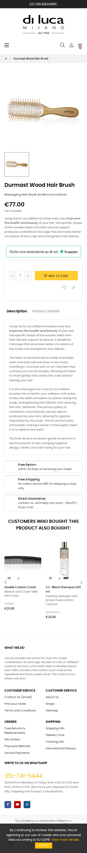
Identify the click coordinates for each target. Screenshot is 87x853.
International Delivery (61, 748)
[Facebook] (7, 804)
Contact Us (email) (18, 697)
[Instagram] (27, 804)
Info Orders (12, 739)
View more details (65, 839)
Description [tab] (17, 311)
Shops (50, 704)
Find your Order (15, 704)
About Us (52, 697)
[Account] (71, 45)
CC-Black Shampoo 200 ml (63, 589)
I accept (43, 845)
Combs (9, 604)
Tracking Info (55, 741)
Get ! (43, 4)
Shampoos (53, 612)
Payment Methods (17, 746)
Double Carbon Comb (20, 587)
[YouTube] (17, 804)
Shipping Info (55, 728)
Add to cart (58, 276)
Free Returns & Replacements (14, 730)
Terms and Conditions (20, 710)
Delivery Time (55, 735)
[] (9, 578)
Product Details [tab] (46, 311)
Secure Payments (17, 753)
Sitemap (52, 710)
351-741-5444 (23, 776)
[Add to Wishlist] (64, 287)
